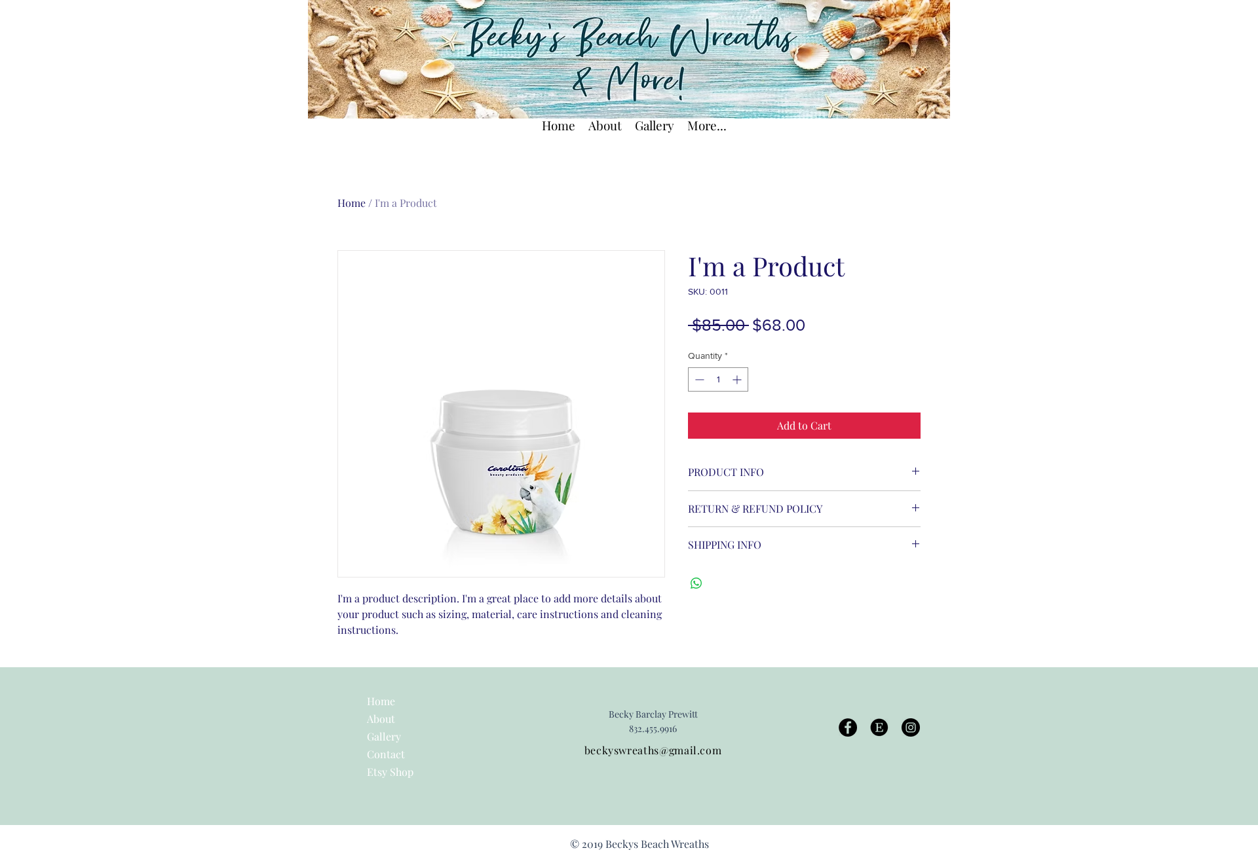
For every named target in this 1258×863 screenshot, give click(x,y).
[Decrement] (698, 379)
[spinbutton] (718, 379)
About (381, 718)
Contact (386, 754)
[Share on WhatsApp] (696, 583)
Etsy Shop (390, 772)
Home (351, 203)
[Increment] (738, 379)
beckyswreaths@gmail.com (653, 750)
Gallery (384, 736)
